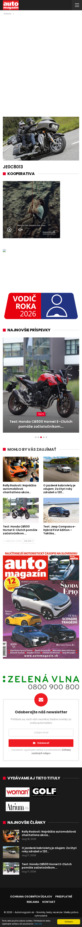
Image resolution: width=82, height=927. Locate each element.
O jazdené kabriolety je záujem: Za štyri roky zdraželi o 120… (49, 849)
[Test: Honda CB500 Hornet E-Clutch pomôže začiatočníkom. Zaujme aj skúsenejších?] (21, 510)
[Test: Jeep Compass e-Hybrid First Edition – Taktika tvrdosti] (41, 385)
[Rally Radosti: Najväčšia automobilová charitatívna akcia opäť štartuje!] (21, 469)
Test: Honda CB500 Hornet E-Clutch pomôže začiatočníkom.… (47, 865)
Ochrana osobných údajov (31, 896)
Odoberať (43, 743)
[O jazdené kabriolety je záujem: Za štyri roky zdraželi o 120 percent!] (61, 469)
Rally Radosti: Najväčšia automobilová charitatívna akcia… (49, 833)
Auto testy (41, 414)
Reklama (33, 902)
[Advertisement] (41, 59)
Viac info (38, 923)
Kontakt (48, 902)
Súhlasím (69, 921)
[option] (41, 386)
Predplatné (63, 896)
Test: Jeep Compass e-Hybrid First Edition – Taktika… (41, 424)
